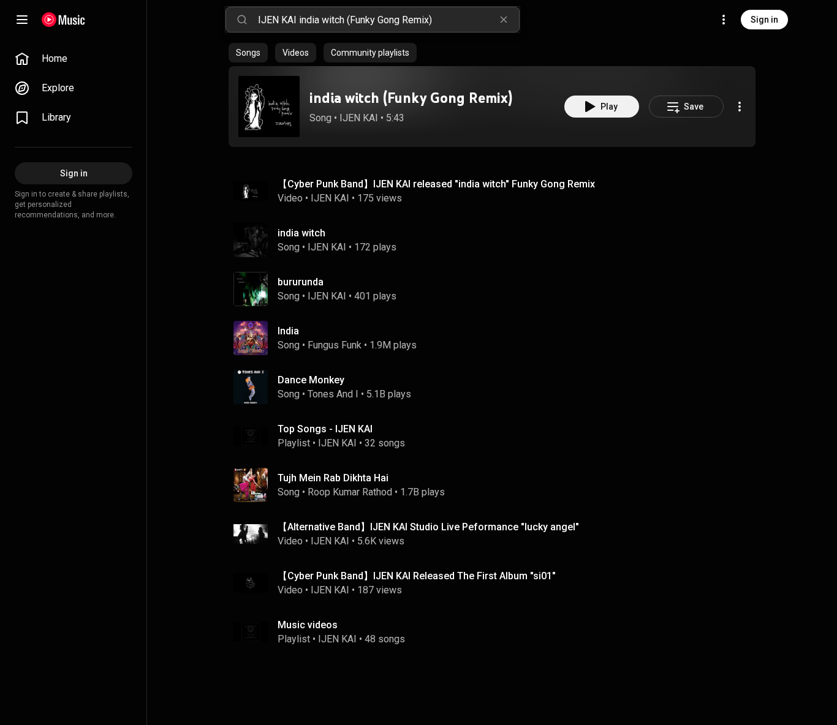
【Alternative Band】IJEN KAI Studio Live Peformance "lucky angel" (428, 527)
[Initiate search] (242, 19)
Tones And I (333, 394)
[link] (73, 58)
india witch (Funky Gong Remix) (410, 98)
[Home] (63, 19)
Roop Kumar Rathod (350, 492)
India (288, 331)
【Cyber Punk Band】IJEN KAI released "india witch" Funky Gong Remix (436, 184)
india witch (301, 233)
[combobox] (388, 19)
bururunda (301, 282)
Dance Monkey (311, 380)
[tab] (248, 52)
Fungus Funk (335, 345)
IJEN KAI (358, 118)
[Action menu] (740, 107)
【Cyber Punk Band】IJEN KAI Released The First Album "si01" (417, 576)
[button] (269, 106)
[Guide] (22, 19)
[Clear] (503, 19)
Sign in (764, 19)
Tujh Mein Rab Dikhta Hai (333, 478)
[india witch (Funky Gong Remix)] (269, 106)
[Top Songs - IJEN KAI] (497, 435)
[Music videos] (497, 631)
